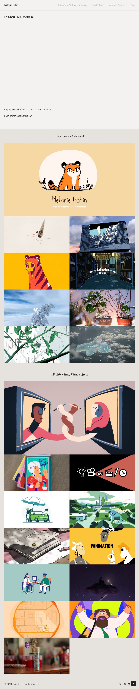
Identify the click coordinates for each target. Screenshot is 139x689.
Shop (132, 5)
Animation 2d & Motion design (73, 5)
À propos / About (117, 5)
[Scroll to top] (133, 683)
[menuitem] (73, 5)
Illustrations (98, 5)
